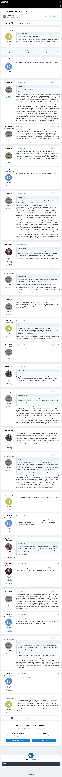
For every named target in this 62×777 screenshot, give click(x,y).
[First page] (3, 23)
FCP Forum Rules (7, 763)
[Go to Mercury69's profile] (8, 251)
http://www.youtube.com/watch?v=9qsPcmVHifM (31, 663)
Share (45, 16)
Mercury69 (9, 244)
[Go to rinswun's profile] (8, 36)
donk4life (9, 59)
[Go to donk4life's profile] (8, 66)
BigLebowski (8, 366)
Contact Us (31, 774)
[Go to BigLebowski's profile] (8, 373)
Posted (21, 29)
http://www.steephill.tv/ (22, 304)
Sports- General (18, 17)
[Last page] (23, 23)
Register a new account (18, 740)
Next (19, 23)
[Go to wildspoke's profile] (4, 16)
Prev (6, 23)
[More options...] (58, 29)
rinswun (8, 29)
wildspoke (11, 15)
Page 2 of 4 (28, 23)
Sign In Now (44, 740)
